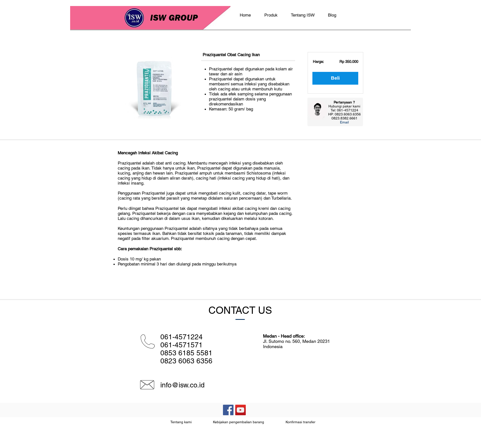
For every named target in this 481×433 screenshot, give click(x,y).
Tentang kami (181, 422)
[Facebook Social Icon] (228, 410)
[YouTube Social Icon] (240, 410)
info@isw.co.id (182, 385)
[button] (344, 122)
